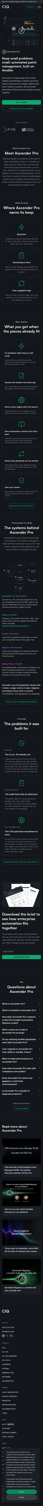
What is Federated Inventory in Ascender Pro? (17, 1060)
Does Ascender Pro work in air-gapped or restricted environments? (17, 1081)
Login (4, 1413)
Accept (21, 1492)
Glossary (6, 1428)
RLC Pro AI (6, 1360)
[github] (11, 1336)
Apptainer (6, 1377)
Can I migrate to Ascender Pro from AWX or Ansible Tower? (17, 1050)
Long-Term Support (10, 1392)
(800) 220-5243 (8, 1327)
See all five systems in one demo (21, 702)
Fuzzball (5, 1368)
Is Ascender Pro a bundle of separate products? (16, 1092)
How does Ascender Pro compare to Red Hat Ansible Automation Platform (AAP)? (19, 1020)
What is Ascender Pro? (13, 1004)
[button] (39, 7)
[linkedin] (3, 1336)
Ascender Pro (8, 1381)
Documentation (8, 1409)
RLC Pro (5, 1352)
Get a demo (21, 102)
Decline (21, 1497)
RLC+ (4, 1348)
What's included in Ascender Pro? (19, 1010)
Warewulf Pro (8, 1373)
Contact (30, 7)
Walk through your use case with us (21, 862)
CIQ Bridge (6, 1364)
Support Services (9, 1396)
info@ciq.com (8, 1331)
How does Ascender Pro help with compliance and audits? (19, 1070)
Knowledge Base (9, 1405)
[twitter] (7, 1336)
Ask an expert (21, 1109)
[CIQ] (5, 7)
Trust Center (8, 1437)
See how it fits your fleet (21, 506)
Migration (6, 1400)
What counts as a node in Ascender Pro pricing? (15, 1031)
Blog (8, 1424)
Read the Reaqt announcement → (16, 626)
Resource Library (9, 1432)
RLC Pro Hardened (9, 1356)
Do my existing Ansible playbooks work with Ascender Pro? (19, 1041)
